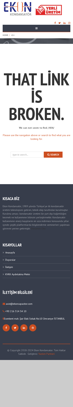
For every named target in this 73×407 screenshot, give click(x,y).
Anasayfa (10, 252)
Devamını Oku (38, 228)
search (54, 154)
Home (5, 35)
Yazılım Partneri (46, 353)
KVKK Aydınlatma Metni (17, 274)
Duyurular (10, 259)
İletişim (9, 267)
